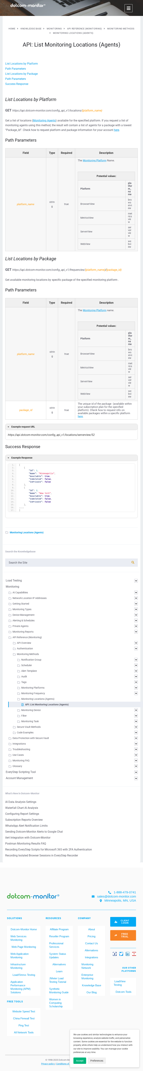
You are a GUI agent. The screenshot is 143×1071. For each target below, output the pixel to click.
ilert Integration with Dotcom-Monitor (27, 837)
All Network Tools (24, 1032)
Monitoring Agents (44, 120)
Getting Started (21, 603)
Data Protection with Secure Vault (31, 738)
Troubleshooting (21, 749)
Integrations (19, 743)
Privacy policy (48, 1063)
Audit (24, 676)
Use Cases (18, 754)
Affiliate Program (59, 929)
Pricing (91, 936)
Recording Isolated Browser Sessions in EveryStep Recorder (41, 855)
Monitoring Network (87, 966)
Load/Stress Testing (24, 974)
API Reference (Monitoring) (27, 637)
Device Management (24, 614)
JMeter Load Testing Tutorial (57, 980)
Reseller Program (59, 936)
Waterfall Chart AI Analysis (21, 808)
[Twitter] (121, 954)
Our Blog (91, 992)
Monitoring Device (31, 710)
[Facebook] (115, 954)
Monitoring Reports (23, 631)
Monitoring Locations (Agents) (27, 532)
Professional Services (56, 945)
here (116, 130)
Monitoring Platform (94, 160)
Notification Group (31, 659)
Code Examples (25, 732)
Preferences (96, 1060)
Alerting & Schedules (24, 620)
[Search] (132, 562)
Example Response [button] (21, 457)
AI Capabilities (20, 592)
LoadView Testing (120, 983)
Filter (24, 715)
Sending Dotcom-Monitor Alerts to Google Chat (34, 831)
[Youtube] (134, 954)
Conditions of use (65, 1063)
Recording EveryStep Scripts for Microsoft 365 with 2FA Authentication (48, 849)
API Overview (24, 642)
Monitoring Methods (28, 654)
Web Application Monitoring (19, 955)
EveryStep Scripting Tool (21, 772)
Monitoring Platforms (32, 687)
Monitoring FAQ (21, 760)
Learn (59, 971)
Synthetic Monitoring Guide (59, 990)
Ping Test (23, 1025)
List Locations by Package (21, 73)
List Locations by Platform (21, 63)
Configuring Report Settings (22, 813)
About (91, 929)
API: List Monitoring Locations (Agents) (47, 704)
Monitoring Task (30, 721)
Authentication (25, 648)
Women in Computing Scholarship (56, 1003)
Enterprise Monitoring (87, 976)
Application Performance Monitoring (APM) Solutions (20, 987)
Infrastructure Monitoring (18, 966)
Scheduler (26, 665)
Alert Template (29, 670)
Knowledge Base (91, 985)
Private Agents (20, 626)
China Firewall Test (24, 1018)
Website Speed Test (23, 1011)
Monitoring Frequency (33, 693)
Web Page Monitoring (24, 946)
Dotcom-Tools (123, 991)
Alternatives (59, 964)
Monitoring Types (22, 609)
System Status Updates (57, 955)
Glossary (17, 766)
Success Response (16, 84)
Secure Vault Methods (29, 726)
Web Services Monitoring (18, 938)
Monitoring (12, 586)
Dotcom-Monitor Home (24, 929)
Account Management (19, 778)
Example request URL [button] (23, 426)
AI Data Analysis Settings (20, 802)
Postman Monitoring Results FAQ (25, 843)
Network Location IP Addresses (30, 598)
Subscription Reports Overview (24, 819)
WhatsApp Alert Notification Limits (26, 825)
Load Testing (14, 580)
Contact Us (91, 943)
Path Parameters (15, 68)
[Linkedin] (128, 954)
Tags (24, 682)
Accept (80, 1060)
